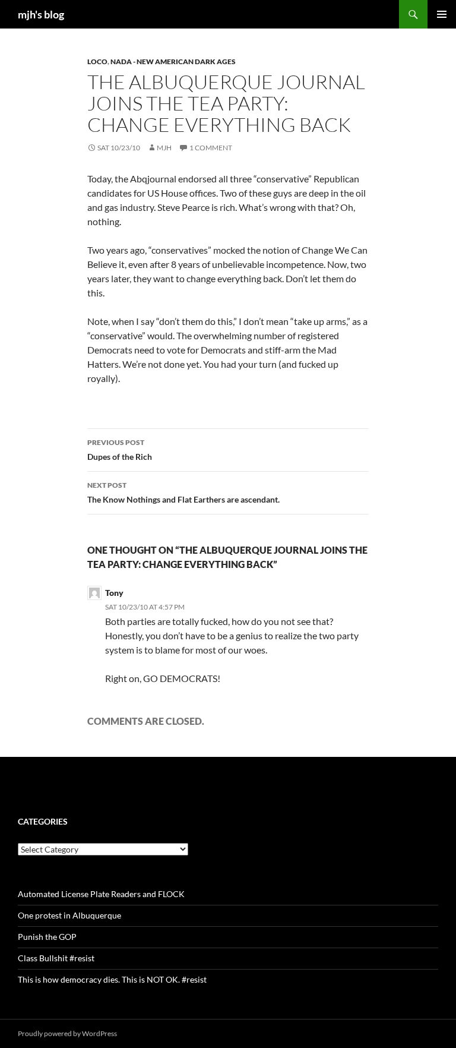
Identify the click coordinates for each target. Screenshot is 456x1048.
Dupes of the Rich (119, 450)
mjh (164, 147)
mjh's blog (41, 14)
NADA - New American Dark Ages (173, 61)
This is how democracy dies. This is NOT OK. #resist (112, 979)
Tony (114, 593)
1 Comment (210, 147)
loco (97, 61)
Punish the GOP (47, 937)
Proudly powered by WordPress (67, 1033)
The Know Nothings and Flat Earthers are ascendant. (183, 492)
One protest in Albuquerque (69, 915)
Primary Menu (442, 14)
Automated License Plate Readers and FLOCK (101, 894)
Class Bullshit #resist (56, 958)
